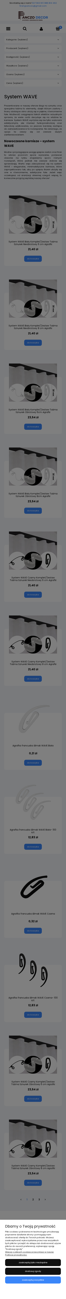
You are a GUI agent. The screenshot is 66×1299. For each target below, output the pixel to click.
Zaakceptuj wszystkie (33, 1279)
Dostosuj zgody (33, 1271)
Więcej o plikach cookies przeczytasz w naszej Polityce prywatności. (29, 1253)
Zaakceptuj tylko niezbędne (33, 1262)
